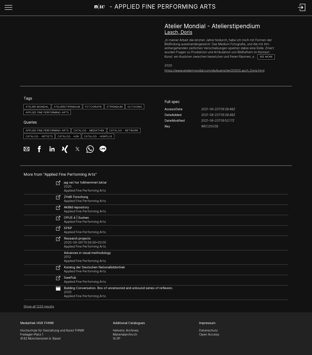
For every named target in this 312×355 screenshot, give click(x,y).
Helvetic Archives (126, 330)
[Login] (302, 11)
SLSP (116, 338)
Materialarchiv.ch (125, 334)
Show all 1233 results (39, 306)
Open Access (209, 334)
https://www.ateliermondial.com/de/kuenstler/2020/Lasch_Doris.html (214, 70)
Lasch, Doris (178, 32)
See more (266, 56)
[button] (8, 8)
